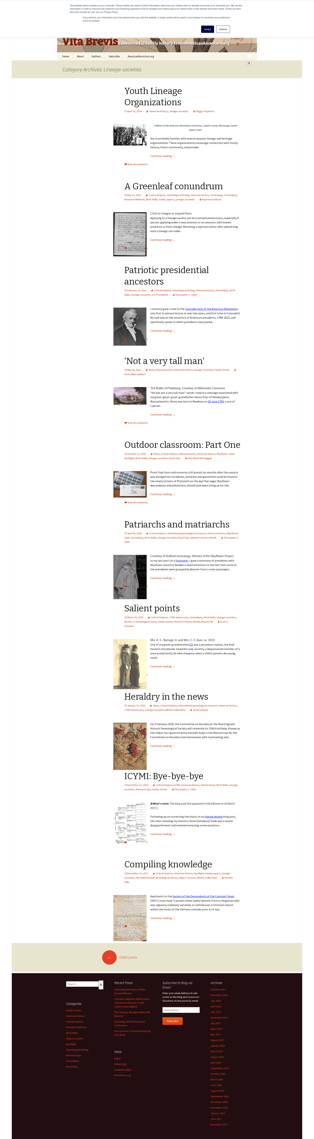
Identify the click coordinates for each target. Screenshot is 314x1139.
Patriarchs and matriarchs (177, 524)
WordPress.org (122, 1075)
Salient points (152, 608)
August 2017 (217, 1040)
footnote (181, 560)
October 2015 (218, 1073)
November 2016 (219, 1102)
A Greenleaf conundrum (173, 186)
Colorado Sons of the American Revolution (211, 309)
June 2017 (216, 1118)
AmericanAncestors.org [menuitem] (141, 56)
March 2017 (217, 1028)
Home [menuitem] (66, 56)
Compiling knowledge (168, 864)
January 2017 (218, 1113)
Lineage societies (178, 111)
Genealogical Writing (178, 195)
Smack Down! (208, 785)
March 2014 (217, 1051)
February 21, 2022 (136, 290)
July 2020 (216, 1000)
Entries (120, 1064)
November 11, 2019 (137, 785)
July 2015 (216, 1023)
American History (158, 111)
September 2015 (220, 1068)
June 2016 (216, 1085)
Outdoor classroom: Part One (182, 445)
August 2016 (217, 1090)
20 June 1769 (216, 401)
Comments (122, 1069)
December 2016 (219, 1107)
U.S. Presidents (160, 294)
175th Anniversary (179, 617)
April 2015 (216, 1062)
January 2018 (218, 1045)
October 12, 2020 (136, 453)
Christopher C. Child (186, 294)
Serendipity (230, 195)
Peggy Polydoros (205, 111)
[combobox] (249, 56)
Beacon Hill (207, 621)
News (152, 369)
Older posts (122, 957)
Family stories (222, 369)
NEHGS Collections (176, 709)
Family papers (166, 199)
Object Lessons (187, 877)
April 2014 (216, 1006)
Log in (117, 1058)
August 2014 (217, 1057)
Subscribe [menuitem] (114, 56)
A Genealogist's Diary (144, 621)
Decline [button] (223, 29)
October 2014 (218, 989)
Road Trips (174, 458)
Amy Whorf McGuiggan (200, 458)
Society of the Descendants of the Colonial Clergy (203, 896)
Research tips (143, 789)
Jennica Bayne (200, 709)
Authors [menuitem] (96, 56)
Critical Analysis (157, 195)
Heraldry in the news (166, 697)
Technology (216, 195)
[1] (191, 644)
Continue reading (162, 156)
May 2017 (216, 1034)
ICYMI (177, 785)
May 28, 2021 (134, 369)
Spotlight (129, 458)
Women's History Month (203, 537)
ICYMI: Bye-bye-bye (163, 776)
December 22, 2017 (137, 873)
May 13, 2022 (134, 195)
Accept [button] (207, 29)
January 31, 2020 (136, 705)
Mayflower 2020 (225, 453)
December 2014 (219, 1017)
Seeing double (214, 816)
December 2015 (219, 995)
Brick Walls (152, 199)
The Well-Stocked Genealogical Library (157, 877)
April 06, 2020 (134, 533)
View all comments (138, 164)
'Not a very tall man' (164, 361)
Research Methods (134, 199)
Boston (128, 621)
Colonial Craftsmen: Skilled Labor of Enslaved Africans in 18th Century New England (132, 1002)
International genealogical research (187, 533)
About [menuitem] (80, 56)
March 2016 (217, 1079)
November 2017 (219, 1124)
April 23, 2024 (134, 111)
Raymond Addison (212, 199)
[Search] (249, 63)
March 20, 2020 (135, 617)
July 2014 (216, 1012)
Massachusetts (164, 369)
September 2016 (220, 1096)
